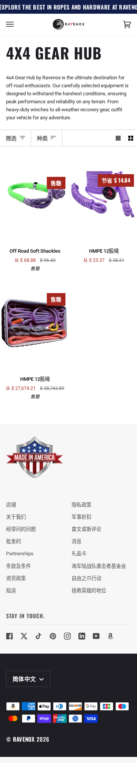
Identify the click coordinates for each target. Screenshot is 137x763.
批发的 (13, 541)
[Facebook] (9, 636)
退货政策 (16, 578)
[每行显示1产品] (118, 138)
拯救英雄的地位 (89, 590)
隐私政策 (81, 505)
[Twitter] (24, 636)
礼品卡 (79, 553)
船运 (11, 590)
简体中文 (25, 678)
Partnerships (19, 553)
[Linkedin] (81, 636)
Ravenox (24, 739)
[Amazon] (110, 636)
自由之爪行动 (86, 578)
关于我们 (16, 517)
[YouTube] (96, 636)
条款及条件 (18, 566)
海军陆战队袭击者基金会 (99, 566)
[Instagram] (67, 636)
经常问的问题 (21, 529)
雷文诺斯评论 (86, 529)
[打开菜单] (17, 24)
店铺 (11, 505)
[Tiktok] (38, 636)
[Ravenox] (34, 457)
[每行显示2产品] (130, 138)
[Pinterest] (52, 636)
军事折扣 (81, 517)
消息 (76, 541)
